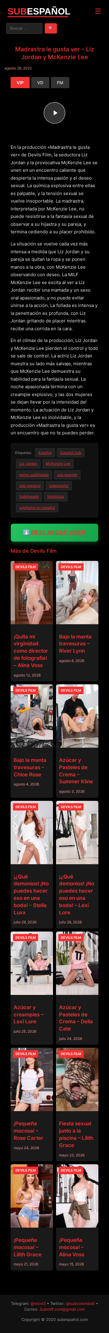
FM (60, 82)
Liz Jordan (28, 463)
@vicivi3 (38, 1303)
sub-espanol (30, 485)
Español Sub (70, 452)
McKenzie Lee (58, 463)
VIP (20, 82)
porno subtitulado (34, 474)
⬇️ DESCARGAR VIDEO (54, 532)
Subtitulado (29, 496)
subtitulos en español (37, 507)
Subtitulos (55, 496)
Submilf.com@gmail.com (62, 1309)
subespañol (58, 485)
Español (45, 452)
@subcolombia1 (80, 1303)
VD (40, 82)
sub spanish (67, 474)
